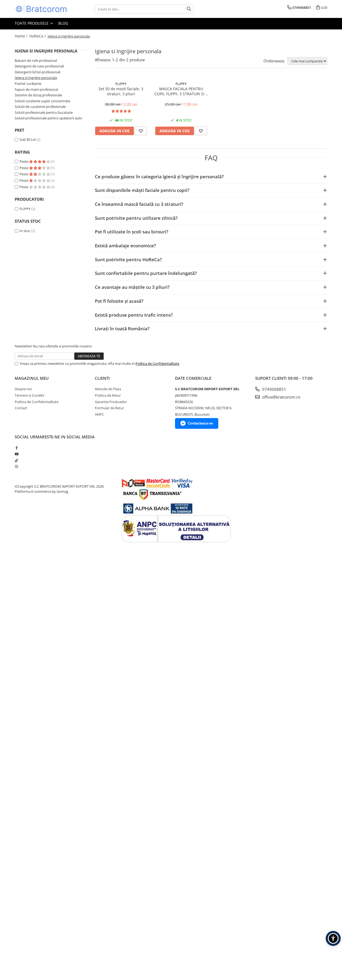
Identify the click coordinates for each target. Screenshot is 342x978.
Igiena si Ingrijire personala (36, 77)
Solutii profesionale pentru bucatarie (44, 112)
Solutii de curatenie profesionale (40, 106)
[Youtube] (16, 454)
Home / (22, 36)
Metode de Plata (108, 388)
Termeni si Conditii (29, 395)
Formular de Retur (109, 407)
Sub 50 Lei (28, 139)
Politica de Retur (108, 395)
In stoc (25, 230)
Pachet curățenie (28, 83)
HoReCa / (38, 36)
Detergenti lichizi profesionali (37, 72)
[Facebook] (16, 447)
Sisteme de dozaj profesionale (38, 95)
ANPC (99, 414)
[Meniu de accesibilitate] (333, 938)
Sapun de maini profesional (36, 89)
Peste (24, 161)
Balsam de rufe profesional (36, 60)
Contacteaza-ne (200, 423)
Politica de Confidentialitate (157, 363)
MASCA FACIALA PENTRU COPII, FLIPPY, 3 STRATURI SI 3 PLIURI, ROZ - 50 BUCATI (181, 91)
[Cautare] (189, 9)
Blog (63, 23)
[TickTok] (16, 460)
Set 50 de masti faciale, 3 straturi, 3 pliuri (121, 91)
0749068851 (273, 389)
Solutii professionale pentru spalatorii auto (48, 118)
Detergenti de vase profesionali (39, 66)
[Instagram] (16, 466)
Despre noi (23, 388)
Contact (21, 407)
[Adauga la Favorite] (141, 131)
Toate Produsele (32, 23)
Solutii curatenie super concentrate (42, 100)
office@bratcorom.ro (280, 397)
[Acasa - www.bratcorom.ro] (41, 9)
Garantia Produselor (111, 401)
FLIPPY (25, 208)
